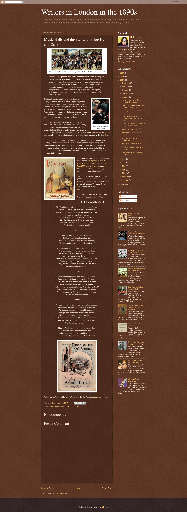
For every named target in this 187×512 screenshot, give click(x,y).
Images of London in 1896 (131, 144)
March (124, 173)
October (125, 90)
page (96, 397)
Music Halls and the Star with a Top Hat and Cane (133, 125)
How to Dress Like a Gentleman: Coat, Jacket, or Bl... (133, 118)
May (124, 166)
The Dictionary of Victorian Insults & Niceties (131, 101)
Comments (125, 200)
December (126, 83)
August (125, 97)
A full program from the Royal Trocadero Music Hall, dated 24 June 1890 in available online (92, 163)
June (124, 163)
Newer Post (47, 488)
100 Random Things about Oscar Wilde (135, 251)
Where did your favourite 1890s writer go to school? (133, 106)
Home (77, 488)
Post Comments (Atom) (60, 493)
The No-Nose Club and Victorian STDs (136, 270)
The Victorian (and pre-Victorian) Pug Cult (136, 361)
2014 (122, 80)
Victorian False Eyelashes (133, 380)
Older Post (107, 488)
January (125, 180)
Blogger (105, 507)
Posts (123, 196)
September (126, 93)
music (67, 406)
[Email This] (75, 403)
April (124, 170)
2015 (122, 77)
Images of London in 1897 (131, 129)
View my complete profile (127, 62)
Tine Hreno (137, 37)
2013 (122, 185)
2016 (122, 73)
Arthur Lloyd (59, 406)
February (125, 177)
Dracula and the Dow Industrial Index (135, 288)
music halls (75, 406)
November (126, 86)
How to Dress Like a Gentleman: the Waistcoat (135, 307)
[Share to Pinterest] (85, 403)
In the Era (48, 122)
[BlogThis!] (77, 403)
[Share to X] (80, 403)
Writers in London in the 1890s (89, 12)
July (124, 159)
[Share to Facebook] (82, 403)
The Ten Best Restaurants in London (136, 233)
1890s (52, 406)
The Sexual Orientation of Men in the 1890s (136, 343)
